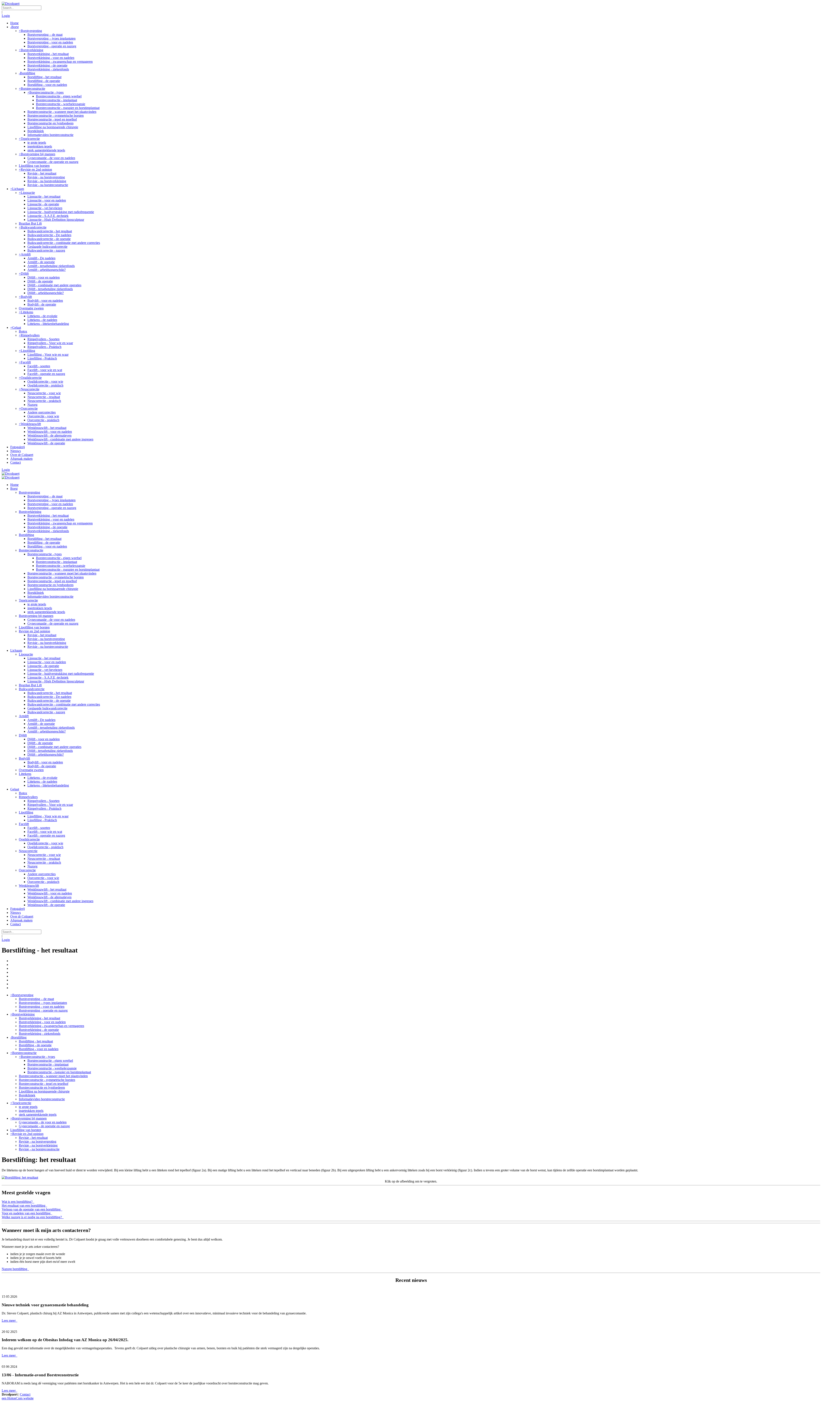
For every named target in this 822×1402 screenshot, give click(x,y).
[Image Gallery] (411, 1178)
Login (6, 16)
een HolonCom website (18, 1398)
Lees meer (9, 1320)
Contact (25, 1394)
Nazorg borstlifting (15, 1269)
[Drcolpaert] (10, 3)
